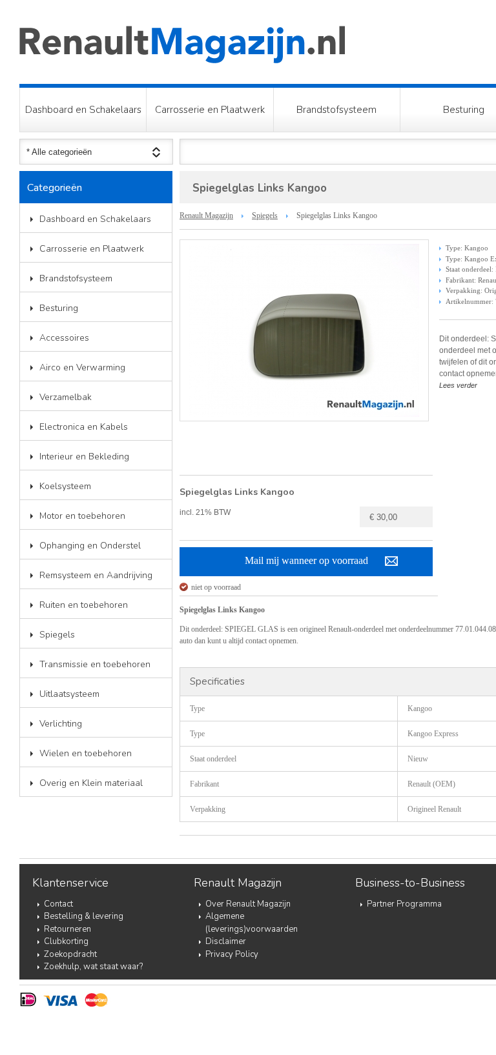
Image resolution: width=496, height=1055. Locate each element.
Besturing (58, 308)
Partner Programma (404, 904)
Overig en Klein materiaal (91, 783)
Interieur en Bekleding (84, 456)
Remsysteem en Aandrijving (95, 575)
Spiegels (57, 634)
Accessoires (64, 338)
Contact (58, 904)
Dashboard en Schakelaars (83, 109)
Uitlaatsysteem (69, 694)
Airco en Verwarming (82, 367)
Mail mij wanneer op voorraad (306, 560)
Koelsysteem (65, 486)
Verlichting (60, 724)
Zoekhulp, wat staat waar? (93, 966)
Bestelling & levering (83, 916)
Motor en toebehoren (82, 516)
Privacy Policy (231, 954)
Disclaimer (225, 941)
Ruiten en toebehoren (83, 605)
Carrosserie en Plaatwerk (210, 109)
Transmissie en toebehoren (94, 664)
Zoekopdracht (70, 954)
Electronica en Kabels (83, 427)
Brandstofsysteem (336, 109)
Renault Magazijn (206, 215)
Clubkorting (66, 941)
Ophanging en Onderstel (90, 545)
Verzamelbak (65, 397)
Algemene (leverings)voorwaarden (251, 922)
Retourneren (67, 929)
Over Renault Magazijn (248, 904)
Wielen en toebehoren (85, 753)
